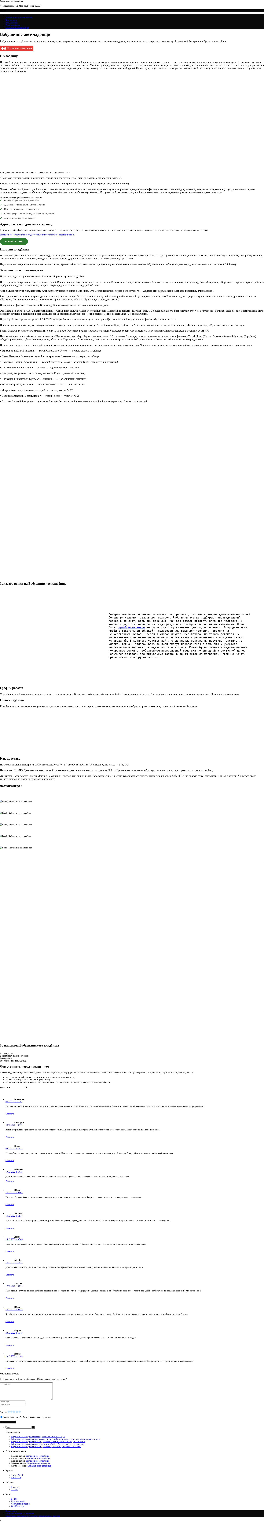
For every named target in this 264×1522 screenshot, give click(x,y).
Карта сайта (11, 1511)
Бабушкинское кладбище (11, 1)
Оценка (3, 1412)
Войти (14, 1499)
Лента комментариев (21, 1504)
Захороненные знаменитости (19, 18)
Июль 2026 (16, 1477)
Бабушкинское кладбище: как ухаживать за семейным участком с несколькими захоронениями (55, 1439)
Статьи (14, 1489)
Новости (15, 1487)
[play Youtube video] (132, 937)
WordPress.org (17, 1506)
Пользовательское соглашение (20, 1513)
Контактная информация (17, 27)
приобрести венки (131, 627)
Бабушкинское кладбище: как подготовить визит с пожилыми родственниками (37, 235)
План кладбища (13, 25)
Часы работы (12, 22)
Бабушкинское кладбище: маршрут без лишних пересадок (38, 1436)
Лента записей (18, 1501)
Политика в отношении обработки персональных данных (33, 1516)
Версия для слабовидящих (19, 48)
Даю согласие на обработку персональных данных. (27, 1417)
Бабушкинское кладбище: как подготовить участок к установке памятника (46, 1446)
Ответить (10, 1114)
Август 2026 (17, 1475)
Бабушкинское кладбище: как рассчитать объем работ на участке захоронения (47, 1444)
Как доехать (11, 20)
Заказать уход (14, 241)
